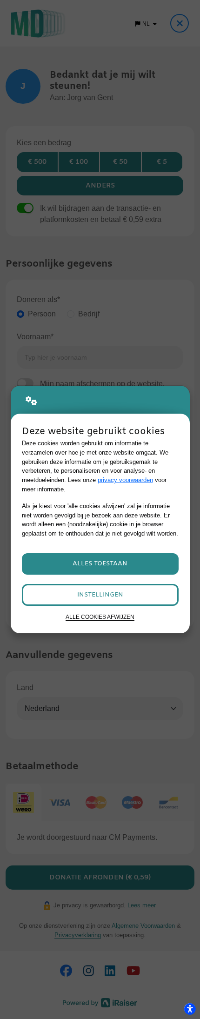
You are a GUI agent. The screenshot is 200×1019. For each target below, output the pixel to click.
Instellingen (100, 595)
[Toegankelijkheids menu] (189, 1008)
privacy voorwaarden (125, 479)
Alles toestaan (100, 564)
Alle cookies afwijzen (100, 617)
